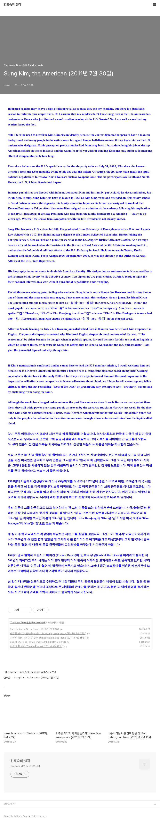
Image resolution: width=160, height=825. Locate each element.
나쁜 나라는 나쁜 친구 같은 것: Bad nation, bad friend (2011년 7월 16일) (47, 637)
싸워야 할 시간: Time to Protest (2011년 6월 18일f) (36, 646)
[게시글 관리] (27, 610)
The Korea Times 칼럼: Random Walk (27, 622)
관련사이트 (9, 804)
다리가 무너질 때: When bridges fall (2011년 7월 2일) (38, 641)
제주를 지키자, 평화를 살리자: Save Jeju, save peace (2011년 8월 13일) (48, 633)
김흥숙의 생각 (12, 4)
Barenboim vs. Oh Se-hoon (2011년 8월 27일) (34, 629)
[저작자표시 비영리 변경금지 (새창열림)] (54, 609)
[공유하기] (22, 610)
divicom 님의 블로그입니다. (26, 766)
